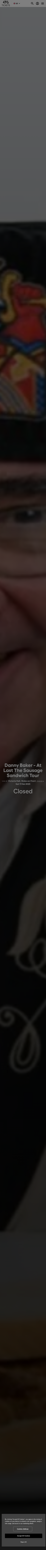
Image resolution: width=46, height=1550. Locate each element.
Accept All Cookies (23, 1536)
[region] (23, 1530)
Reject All (24, 1542)
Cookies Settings (22, 1529)
